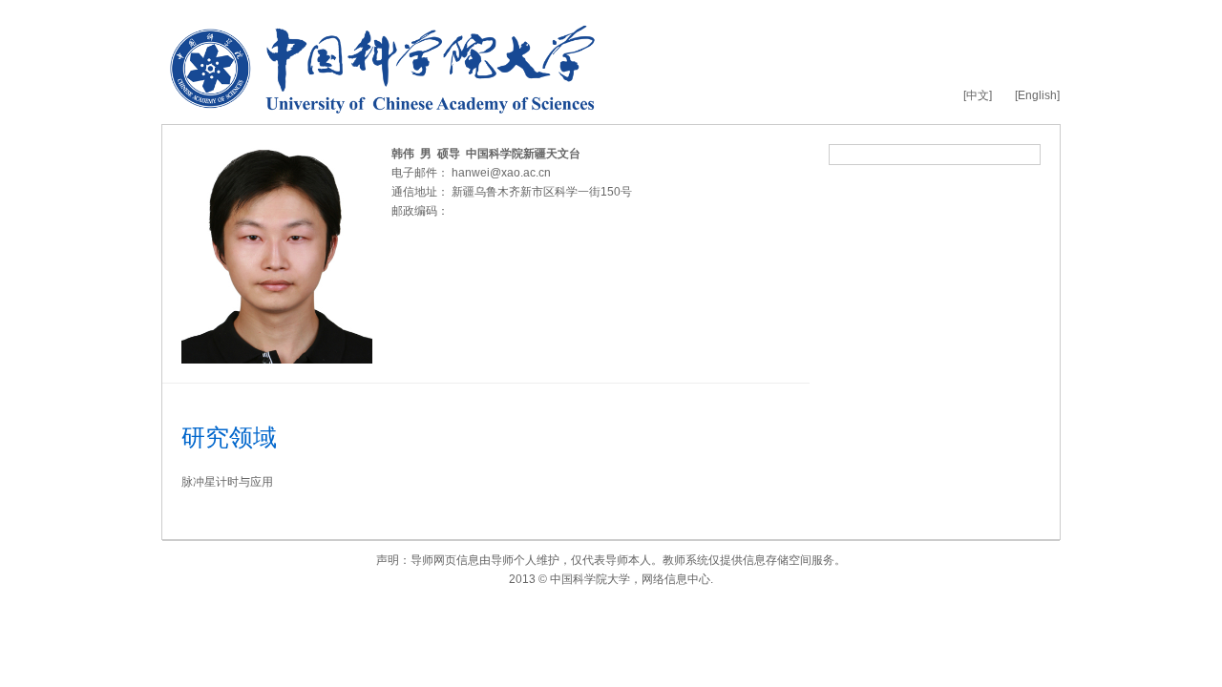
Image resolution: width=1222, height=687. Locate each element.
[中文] (977, 95)
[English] (1037, 95)
